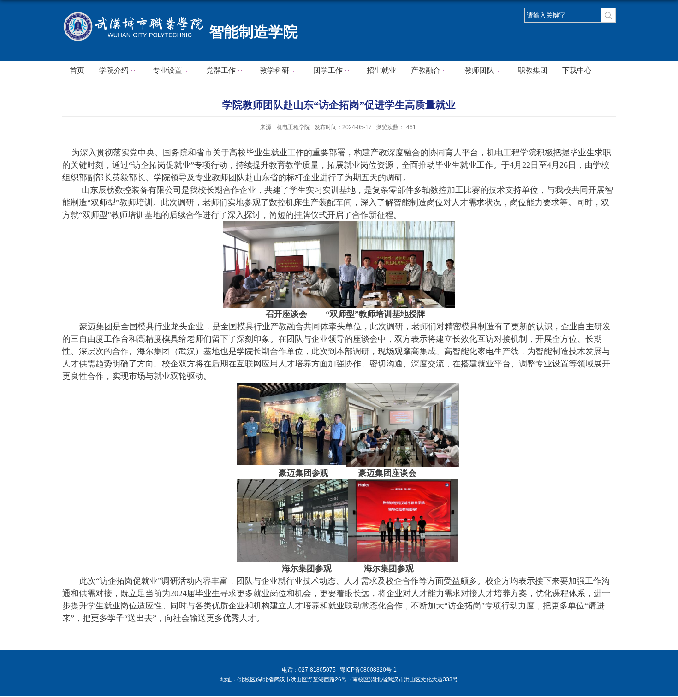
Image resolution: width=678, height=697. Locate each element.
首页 (77, 70)
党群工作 (221, 70)
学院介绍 (114, 70)
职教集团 (532, 70)
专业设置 (167, 70)
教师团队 (479, 70)
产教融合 (425, 70)
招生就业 (381, 70)
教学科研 (274, 70)
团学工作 (328, 70)
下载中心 (577, 70)
